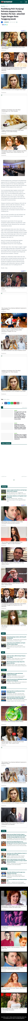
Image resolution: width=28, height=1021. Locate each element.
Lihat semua (24, 407)
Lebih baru (4, 476)
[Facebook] (3, 24)
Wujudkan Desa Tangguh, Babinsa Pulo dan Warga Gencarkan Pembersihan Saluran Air (20, 437)
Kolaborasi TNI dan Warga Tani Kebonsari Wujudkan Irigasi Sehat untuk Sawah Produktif (20, 426)
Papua (8, 399)
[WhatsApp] (7, 24)
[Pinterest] (15, 403)
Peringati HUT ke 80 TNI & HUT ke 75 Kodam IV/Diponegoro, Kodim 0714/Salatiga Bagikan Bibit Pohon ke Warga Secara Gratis (20, 415)
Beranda (3, 6)
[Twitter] (5, 24)
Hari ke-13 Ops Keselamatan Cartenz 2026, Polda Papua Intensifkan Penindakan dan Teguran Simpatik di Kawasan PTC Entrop (17, 860)
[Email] (18, 403)
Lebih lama (23, 476)
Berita (7, 6)
